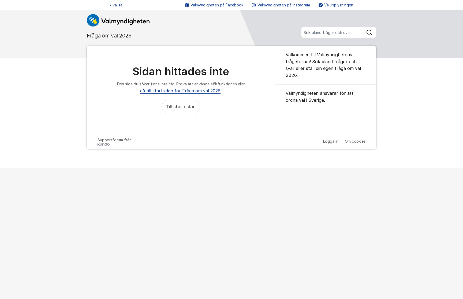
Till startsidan (181, 106)
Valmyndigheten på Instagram (283, 5)
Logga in (330, 141)
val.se (117, 5)
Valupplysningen (338, 5)
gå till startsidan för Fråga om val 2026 (180, 90)
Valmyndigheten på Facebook (217, 5)
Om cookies (355, 141)
